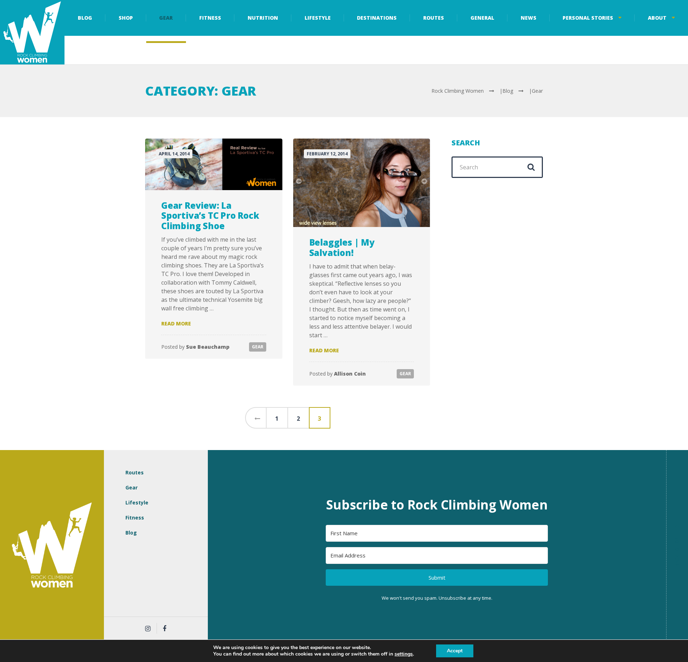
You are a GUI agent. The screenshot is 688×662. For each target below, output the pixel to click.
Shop (126, 17)
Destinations (377, 17)
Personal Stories (588, 17)
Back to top (677, 546)
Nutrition (263, 17)
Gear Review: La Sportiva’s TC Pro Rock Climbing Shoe (210, 215)
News (528, 17)
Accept (455, 650)
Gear (166, 17)
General (482, 17)
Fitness (210, 17)
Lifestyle (318, 17)
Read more (176, 323)
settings (404, 654)
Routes (433, 17)
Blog (85, 17)
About (657, 17)
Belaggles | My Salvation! (342, 247)
